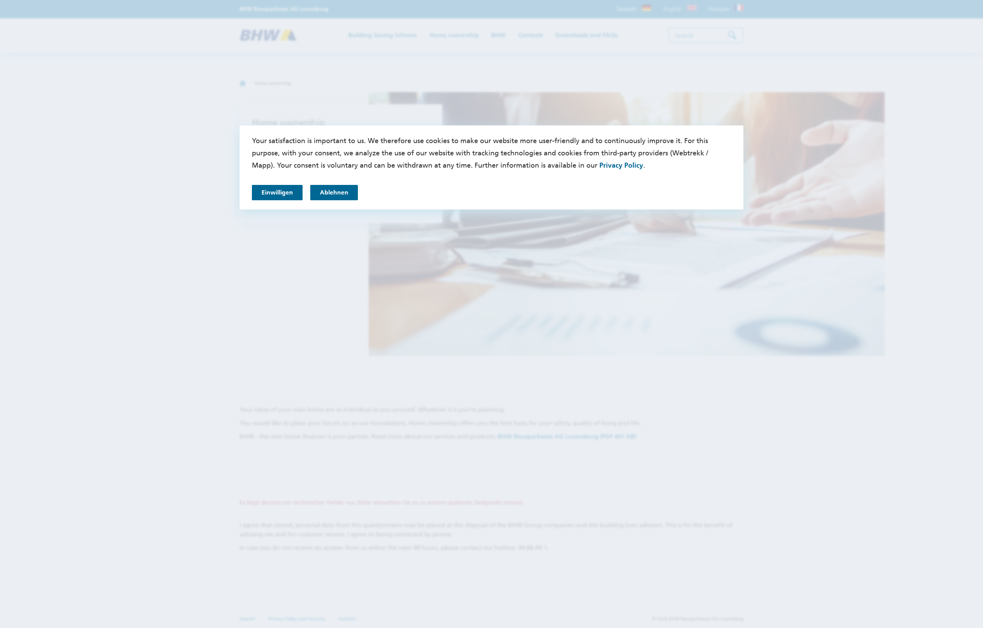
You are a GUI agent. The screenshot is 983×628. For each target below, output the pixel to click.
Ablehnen (334, 192)
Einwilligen (277, 192)
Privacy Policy (621, 165)
